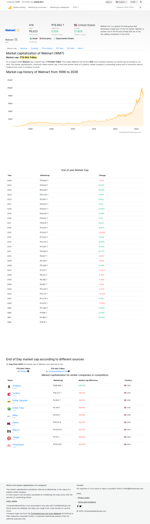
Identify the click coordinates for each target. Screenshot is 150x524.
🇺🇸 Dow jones (45, 38)
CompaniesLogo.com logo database (46, 513)
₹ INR (133, 2)
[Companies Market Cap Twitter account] (80, 507)
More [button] (80, 48)
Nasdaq (23, 371)
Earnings (34, 48)
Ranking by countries (37, 7)
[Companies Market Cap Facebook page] (78, 507)
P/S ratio (70, 48)
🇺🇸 (120, 2)
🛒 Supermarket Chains (63, 38)
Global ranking (19, 7)
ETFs (75, 7)
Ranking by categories (59, 7)
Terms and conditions (87, 502)
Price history (47, 48)
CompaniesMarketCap (58, 371)
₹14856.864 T (39, 2)
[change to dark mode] (141, 2)
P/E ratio (59, 48)
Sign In (109, 2)
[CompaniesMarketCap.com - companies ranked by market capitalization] (9, 7)
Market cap (12, 48)
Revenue (23, 48)
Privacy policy (84, 498)
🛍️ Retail (33, 38)
